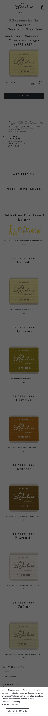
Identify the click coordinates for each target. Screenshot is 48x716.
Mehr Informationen (10, 704)
